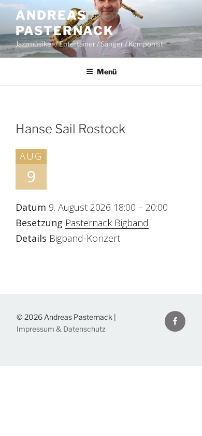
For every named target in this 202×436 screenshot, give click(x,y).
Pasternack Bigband (107, 222)
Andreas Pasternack (65, 23)
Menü (107, 71)
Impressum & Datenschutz (61, 328)
